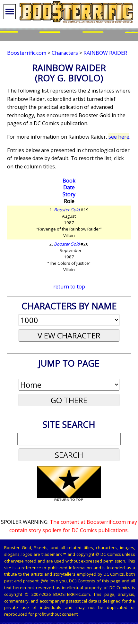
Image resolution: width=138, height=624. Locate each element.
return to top (69, 286)
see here (118, 136)
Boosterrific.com (26, 52)
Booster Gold (67, 210)
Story (69, 194)
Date (69, 187)
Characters (65, 52)
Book (69, 180)
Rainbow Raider (105, 52)
